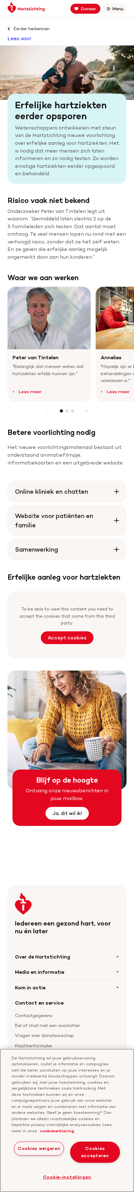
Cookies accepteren (95, 1152)
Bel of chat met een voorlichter (47, 1025)
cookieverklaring (57, 1130)
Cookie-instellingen (67, 1177)
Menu (119, 10)
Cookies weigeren (39, 1148)
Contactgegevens (34, 1015)
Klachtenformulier (33, 1045)
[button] (61, 410)
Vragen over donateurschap (44, 1035)
